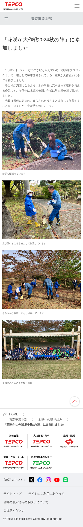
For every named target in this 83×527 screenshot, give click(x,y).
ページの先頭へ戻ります (75, 401)
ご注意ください (13, 510)
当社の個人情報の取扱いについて (25, 502)
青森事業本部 (41, 19)
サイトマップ (12, 493)
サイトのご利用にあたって (46, 493)
